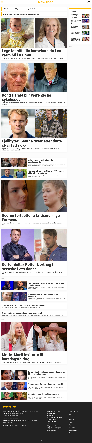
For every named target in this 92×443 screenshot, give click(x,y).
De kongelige (73, 411)
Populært (72, 427)
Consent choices (46, 441)
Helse (71, 417)
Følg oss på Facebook (54, 426)
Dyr (70, 414)
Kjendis (71, 419)
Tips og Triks (73, 430)
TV (70, 433)
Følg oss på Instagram (54, 428)
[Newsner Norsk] (45, 2)
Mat (70, 422)
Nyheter (71, 425)
